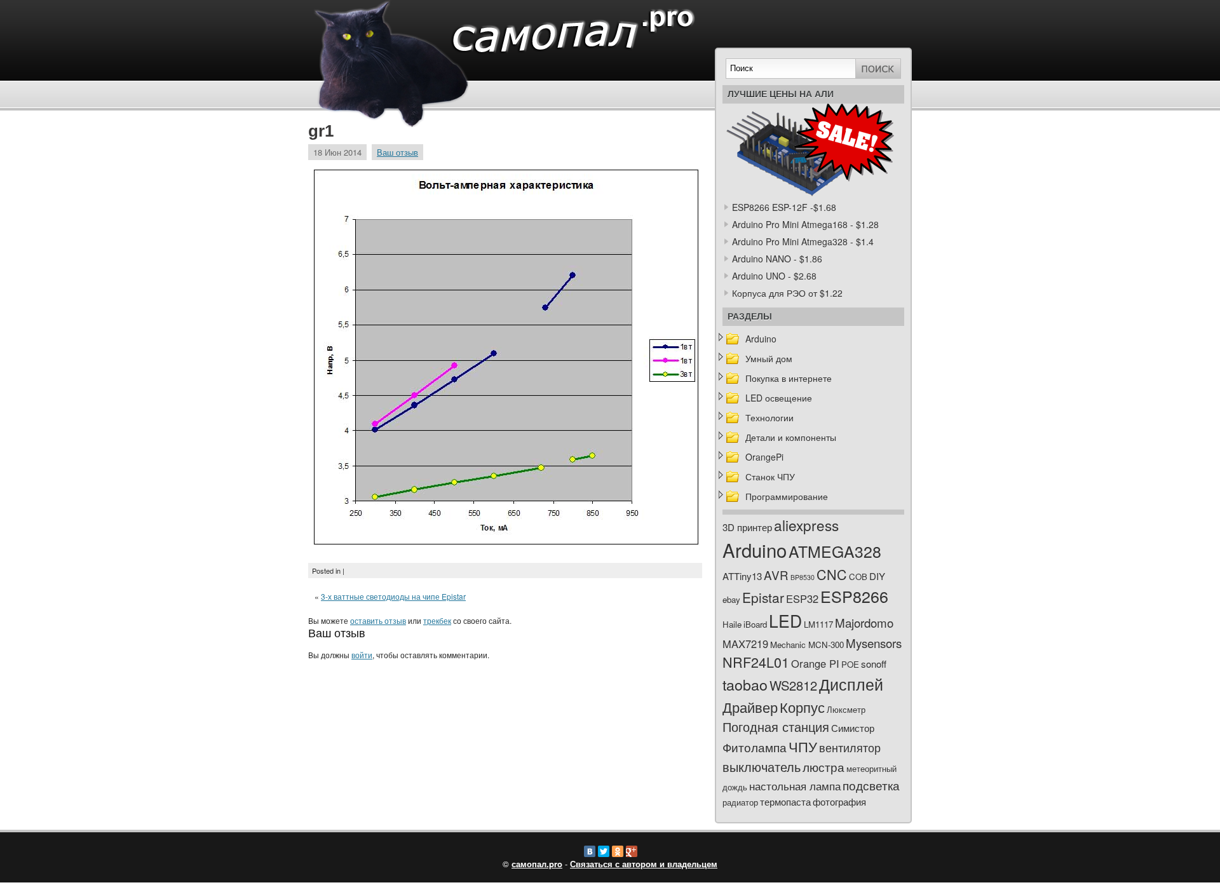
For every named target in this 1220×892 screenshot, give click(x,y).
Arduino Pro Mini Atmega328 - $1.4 (803, 241)
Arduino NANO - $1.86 (777, 258)
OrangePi (764, 456)
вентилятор (850, 747)
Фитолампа (754, 746)
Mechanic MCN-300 (807, 645)
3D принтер (747, 527)
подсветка (871, 785)
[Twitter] (603, 851)
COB (858, 577)
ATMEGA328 (835, 551)
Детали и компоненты (790, 437)
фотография (839, 801)
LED (785, 621)
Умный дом (768, 358)
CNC (832, 574)
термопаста (785, 801)
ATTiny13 (742, 576)
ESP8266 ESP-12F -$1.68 (784, 207)
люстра (823, 766)
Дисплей (851, 683)
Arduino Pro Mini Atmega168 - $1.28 (805, 224)
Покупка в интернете (788, 378)
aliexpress (806, 525)
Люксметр (846, 709)
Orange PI (815, 663)
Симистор (852, 727)
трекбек (437, 620)
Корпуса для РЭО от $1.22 (787, 293)
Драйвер (750, 707)
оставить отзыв (378, 620)
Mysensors (874, 642)
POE (850, 664)
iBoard (755, 624)
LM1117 (818, 624)
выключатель (761, 766)
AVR (776, 574)
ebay (731, 599)
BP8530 (802, 577)
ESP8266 (854, 596)
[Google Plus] (631, 851)
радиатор (740, 802)
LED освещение (778, 397)
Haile (732, 624)
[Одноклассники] (617, 851)
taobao (745, 684)
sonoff (873, 663)
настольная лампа (795, 786)
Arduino (760, 338)
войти (361, 654)
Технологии (769, 417)
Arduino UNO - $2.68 (774, 275)
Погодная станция (775, 726)
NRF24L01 (755, 662)
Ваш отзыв (397, 152)
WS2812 (793, 685)
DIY (877, 576)
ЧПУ (803, 746)
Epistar (763, 597)
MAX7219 (745, 643)
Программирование (786, 496)
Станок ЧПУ (770, 476)
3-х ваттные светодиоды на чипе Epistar (393, 596)
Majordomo (864, 622)
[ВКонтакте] (589, 851)
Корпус (802, 707)
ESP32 (802, 598)
